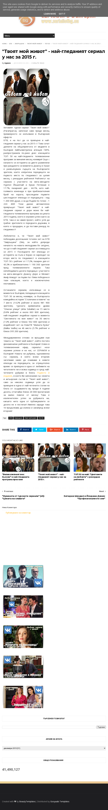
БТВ (10, 44)
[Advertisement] (54, 538)
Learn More (50, 14)
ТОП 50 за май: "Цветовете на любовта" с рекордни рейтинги (88, 477)
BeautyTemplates (27, 801)
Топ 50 (47, 44)
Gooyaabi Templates (59, 801)
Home (4, 44)
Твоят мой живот (34, 44)
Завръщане (19, 44)
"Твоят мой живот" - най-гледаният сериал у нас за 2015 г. (52, 477)
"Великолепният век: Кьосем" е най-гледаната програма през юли (15, 477)
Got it (62, 14)
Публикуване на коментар (18, 512)
